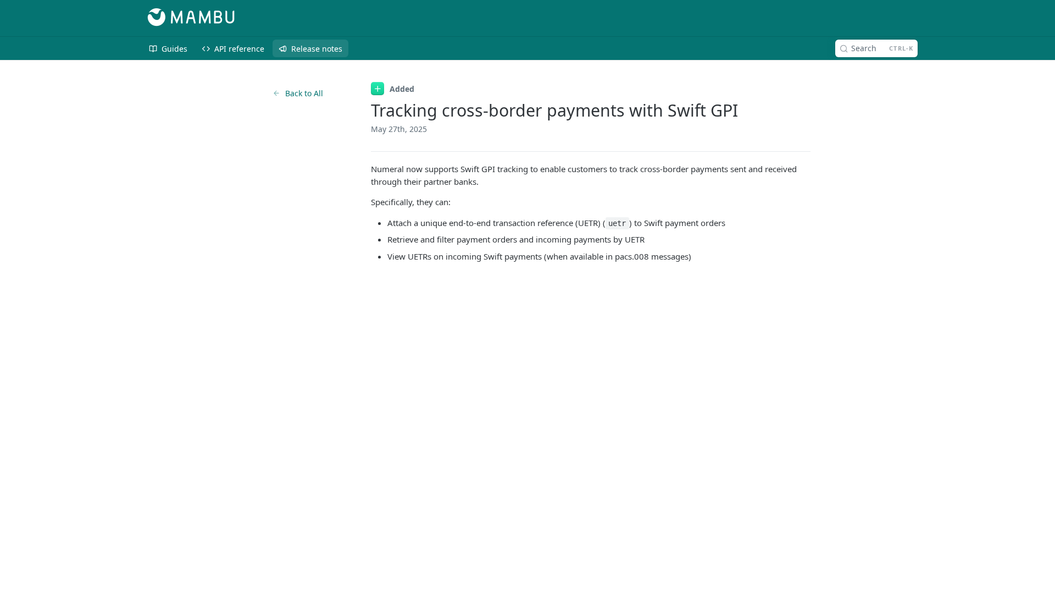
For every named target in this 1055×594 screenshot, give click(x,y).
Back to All (304, 93)
